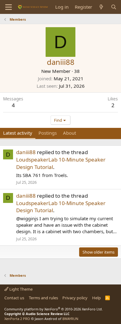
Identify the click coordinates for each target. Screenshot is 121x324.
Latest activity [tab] (17, 133)
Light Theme (20, 289)
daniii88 (26, 152)
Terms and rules (43, 298)
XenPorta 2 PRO (17, 318)
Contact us (14, 298)
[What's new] (101, 7)
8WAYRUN (70, 318)
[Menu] (8, 7)
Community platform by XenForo (53, 309)
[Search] (114, 7)
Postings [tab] (47, 133)
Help (96, 298)
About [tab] (69, 133)
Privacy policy (74, 298)
